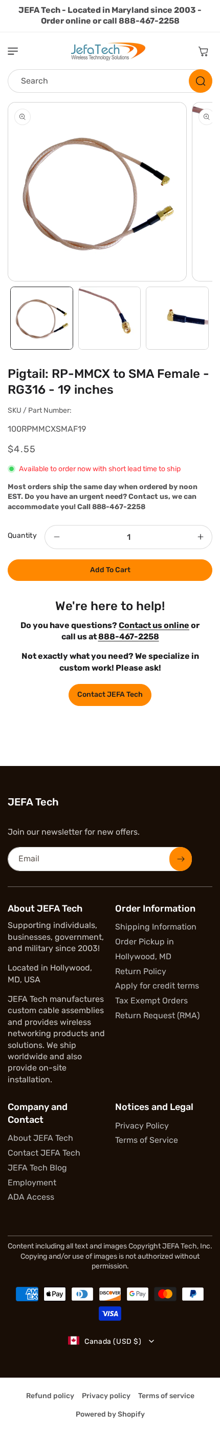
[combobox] (110, 81)
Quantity (22, 535)
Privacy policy (106, 1395)
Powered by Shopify (110, 1414)
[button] (18, 51)
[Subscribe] (180, 859)
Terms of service (166, 1395)
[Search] (200, 81)
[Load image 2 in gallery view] (109, 318)
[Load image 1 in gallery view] (41, 318)
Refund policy (50, 1395)
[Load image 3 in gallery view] (177, 318)
